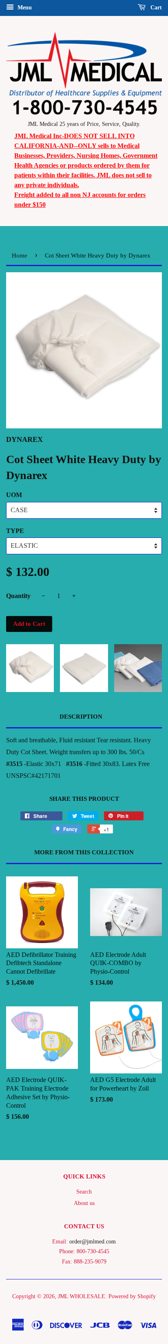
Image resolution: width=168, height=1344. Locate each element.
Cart (155, 7)
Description (81, 716)
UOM (14, 494)
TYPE (15, 530)
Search (84, 1192)
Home (19, 255)
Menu (24, 7)
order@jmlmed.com (92, 1242)
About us (84, 1203)
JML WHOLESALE (81, 1296)
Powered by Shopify (132, 1296)
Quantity (18, 595)
